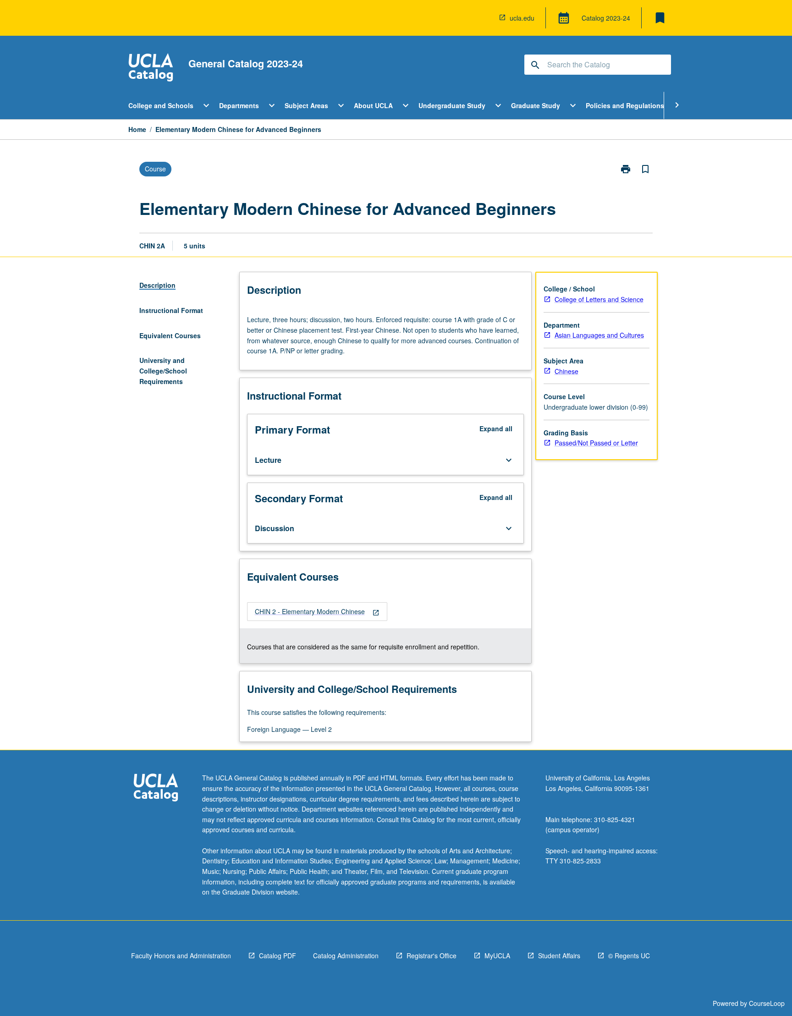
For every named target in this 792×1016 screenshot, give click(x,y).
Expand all (495, 428)
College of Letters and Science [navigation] (599, 299)
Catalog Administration (346, 955)
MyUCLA (497, 955)
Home (137, 129)
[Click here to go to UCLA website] (156, 788)
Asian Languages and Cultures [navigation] (599, 335)
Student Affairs (559, 955)
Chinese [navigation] (566, 371)
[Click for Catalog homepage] (151, 68)
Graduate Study (535, 105)
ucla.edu (522, 17)
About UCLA (373, 105)
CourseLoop (767, 1003)
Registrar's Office (431, 955)
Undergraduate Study (451, 105)
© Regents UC (629, 955)
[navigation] (317, 611)
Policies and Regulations (625, 105)
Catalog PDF (277, 955)
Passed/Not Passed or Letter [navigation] (596, 442)
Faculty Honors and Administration (181, 955)
